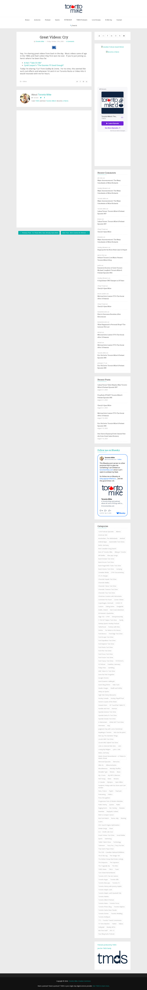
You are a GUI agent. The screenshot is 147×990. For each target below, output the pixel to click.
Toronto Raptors (119, 907)
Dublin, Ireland (103, 610)
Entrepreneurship (117, 617)
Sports (100, 839)
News (109, 779)
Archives (37, 20)
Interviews (101, 725)
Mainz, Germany (103, 753)
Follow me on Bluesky (109, 450)
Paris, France (102, 791)
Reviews (122, 808)
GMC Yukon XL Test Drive (106, 671)
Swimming (108, 839)
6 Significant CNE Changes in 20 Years (111, 281)
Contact (119, 20)
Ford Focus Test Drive (105, 654)
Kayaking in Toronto (104, 732)
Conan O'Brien (119, 600)
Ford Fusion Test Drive (105, 657)
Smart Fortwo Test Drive (106, 835)
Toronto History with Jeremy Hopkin (110, 886)
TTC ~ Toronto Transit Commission (110, 920)
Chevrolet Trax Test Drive (106, 593)
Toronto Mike (40, 41)
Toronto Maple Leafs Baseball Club (109, 893)
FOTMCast (101, 664)
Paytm (111, 791)
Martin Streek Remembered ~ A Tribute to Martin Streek (112, 757)
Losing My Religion (104, 749)
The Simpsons (103, 862)
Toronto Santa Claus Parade (107, 910)
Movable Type (103, 772)
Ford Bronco (102, 634)
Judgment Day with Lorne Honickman (110, 729)
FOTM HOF (68, 20)
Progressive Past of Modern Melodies (110, 801)
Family (121, 620)
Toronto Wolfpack (104, 917)
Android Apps (102, 542)
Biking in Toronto (120, 552)
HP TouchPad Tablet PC (117, 705)
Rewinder (101, 811)
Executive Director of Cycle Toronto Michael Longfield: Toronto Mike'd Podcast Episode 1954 (110, 270)
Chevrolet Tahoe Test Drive (107, 586)
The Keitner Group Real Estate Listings (110, 859)
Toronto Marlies (103, 896)
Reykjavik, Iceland (112, 811)
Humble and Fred (103, 708)
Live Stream (96, 20)
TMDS (37, 101)
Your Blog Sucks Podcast (106, 934)
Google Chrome (103, 678)
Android (122, 538)
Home (27, 20)
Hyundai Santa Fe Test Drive (107, 715)
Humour (114, 708)
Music (119, 772)
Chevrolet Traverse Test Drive (108, 589)
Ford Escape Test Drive (105, 637)
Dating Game (110, 606)
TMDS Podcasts (81, 20)
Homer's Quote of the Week (107, 702)
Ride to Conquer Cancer (106, 815)
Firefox (100, 630)
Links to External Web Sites (107, 746)
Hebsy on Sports (103, 691)
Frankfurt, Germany (114, 664)
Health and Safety (116, 688)
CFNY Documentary (117, 572)
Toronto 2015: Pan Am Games (108, 876)
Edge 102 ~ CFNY (104, 617)
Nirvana (116, 779)
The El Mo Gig (102, 856)
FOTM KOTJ (119, 661)
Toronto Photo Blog (105, 907)
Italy (108, 725)
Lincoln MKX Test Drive (105, 739)
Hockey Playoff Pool (117, 698)
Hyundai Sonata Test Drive (107, 719)
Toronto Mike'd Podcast (106, 900)
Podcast (47, 20)
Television (101, 845)
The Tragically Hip (104, 866)
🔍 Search (73, 25)
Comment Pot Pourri (105, 600)
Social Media (121, 835)
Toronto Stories (103, 913)
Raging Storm (102, 808)
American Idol (102, 535)
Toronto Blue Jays (104, 883)
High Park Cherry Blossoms (107, 695)
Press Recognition (104, 798)
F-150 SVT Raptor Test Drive (107, 620)
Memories (116, 762)
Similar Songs (102, 828)
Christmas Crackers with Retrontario (110, 596)
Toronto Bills (114, 879)
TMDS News (102, 869)
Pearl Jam (119, 791)
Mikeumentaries (111, 765)
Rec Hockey (113, 808)
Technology (117, 842)
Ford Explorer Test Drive (106, 644)
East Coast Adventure (117, 610)
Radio (118, 805)
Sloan (111, 828)
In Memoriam (102, 722)
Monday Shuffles (115, 768)
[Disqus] (54, 141)
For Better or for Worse (112, 630)
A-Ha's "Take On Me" (33, 63)
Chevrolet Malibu (103, 583)
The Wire (115, 866)
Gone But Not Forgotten (106, 674)
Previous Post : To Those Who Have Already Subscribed (40, 233)
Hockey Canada (103, 698)
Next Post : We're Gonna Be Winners (74, 233)
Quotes (111, 805)
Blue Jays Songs (112, 555)
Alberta (118, 532)
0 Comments (70, 41)
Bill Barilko (101, 555)
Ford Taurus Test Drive (105, 661)
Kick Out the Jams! (120, 732)
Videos (25, 81)
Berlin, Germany (103, 545)
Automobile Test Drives (116, 542)
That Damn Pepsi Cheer (106, 849)
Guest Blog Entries (104, 685)
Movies (112, 772)
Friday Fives (102, 668)
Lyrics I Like (116, 749)
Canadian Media (103, 572)
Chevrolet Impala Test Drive (107, 579)
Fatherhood (102, 627)
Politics (110, 794)
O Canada (101, 782)
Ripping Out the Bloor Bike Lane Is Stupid (112, 250)
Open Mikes (119, 782)
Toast (117, 869)
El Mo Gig (108, 20)
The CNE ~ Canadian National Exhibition (111, 852)
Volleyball (101, 927)
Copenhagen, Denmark (105, 603)
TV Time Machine (104, 924)
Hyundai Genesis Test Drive (107, 712)
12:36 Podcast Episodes (106, 532)
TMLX (111, 869)
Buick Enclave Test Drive (106, 559)
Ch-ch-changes (103, 576)
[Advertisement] (114, 70)
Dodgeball (120, 606)
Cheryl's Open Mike (104, 232)
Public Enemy (102, 805)
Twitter (114, 924)
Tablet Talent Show (104, 842)
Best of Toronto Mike (105, 552)
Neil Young (101, 779)
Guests (57, 20)
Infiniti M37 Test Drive (116, 722)
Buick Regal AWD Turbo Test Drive (109, 566)
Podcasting (102, 794)
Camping (119, 569)
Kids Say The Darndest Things (108, 736)
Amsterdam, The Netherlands (108, 538)
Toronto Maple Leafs (105, 890)
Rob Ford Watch (103, 818)
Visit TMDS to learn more (101, 986)
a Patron (65, 101)
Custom (100, 606)
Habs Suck (116, 685)
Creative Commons (84, 981)
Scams (100, 822)
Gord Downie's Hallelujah (106, 681)
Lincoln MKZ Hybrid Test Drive (108, 743)
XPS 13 (112, 930)
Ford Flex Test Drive (104, 651)
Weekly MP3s (111, 927)
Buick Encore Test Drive (106, 562)
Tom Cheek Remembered (106, 873)
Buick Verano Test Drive (106, 569)
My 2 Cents (102, 775)
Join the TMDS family (104, 948)
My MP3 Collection (114, 775)
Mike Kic (101, 765)
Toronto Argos (103, 879)
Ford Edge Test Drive (115, 634)
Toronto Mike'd (51, 101)
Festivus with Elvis (114, 627)
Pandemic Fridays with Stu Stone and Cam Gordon (112, 787)
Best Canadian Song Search (107, 549)
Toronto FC (116, 883)
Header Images (103, 688)
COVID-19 (119, 603)
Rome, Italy (114, 818)
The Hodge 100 (115, 856)
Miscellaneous (103, 768)
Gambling (111, 668)
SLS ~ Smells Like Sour (105, 832)
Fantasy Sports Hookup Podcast (108, 623)
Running (123, 818)
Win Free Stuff (102, 930)
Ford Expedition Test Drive (107, 640)
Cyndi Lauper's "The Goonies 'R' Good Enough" (44, 65)
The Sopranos (114, 862)
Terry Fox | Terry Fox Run (115, 845)
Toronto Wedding (116, 913)
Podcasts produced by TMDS (107, 945)
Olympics (110, 782)
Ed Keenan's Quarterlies (106, 613)
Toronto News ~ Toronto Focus (108, 903)
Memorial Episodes (104, 762)
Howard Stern (102, 705)
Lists (119, 746)
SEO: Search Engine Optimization (109, 825)
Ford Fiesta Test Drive (105, 647)
